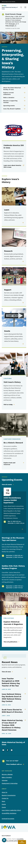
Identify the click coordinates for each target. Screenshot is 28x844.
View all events (7, 484)
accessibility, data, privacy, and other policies (13, 839)
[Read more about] (22, 529)
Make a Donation (7, 777)
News (3, 801)
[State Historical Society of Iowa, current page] (5, 5)
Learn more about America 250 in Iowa (12, 166)
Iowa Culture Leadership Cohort (11, 810)
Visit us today (8, 404)
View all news (6, 671)
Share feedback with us (14, 764)
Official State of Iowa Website (8, 1)
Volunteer (5, 780)
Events (4, 804)
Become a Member (7, 774)
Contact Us (5, 798)
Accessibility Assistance (9, 813)
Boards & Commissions (9, 795)
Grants (4, 807)
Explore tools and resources (9, 463)
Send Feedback (6, 835)
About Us (4, 792)
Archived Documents (8, 818)
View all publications (10, 642)
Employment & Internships (10, 783)
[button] (22, 842)
